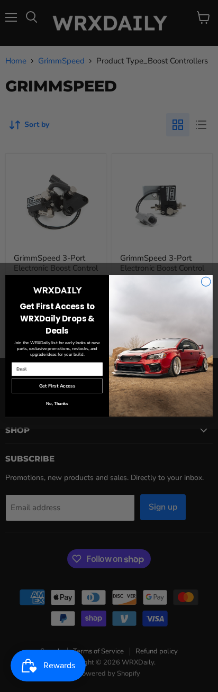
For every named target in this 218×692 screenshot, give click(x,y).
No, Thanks (57, 404)
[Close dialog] (206, 282)
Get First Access (57, 386)
